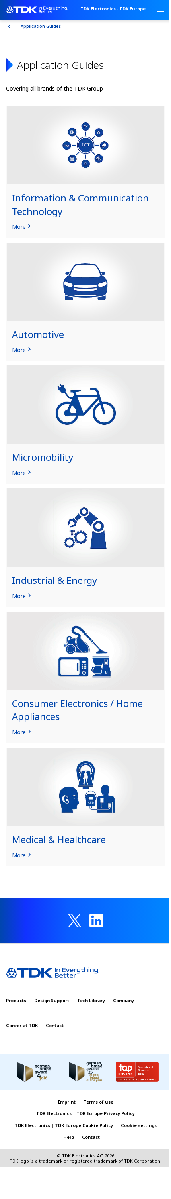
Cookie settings (139, 1125)
